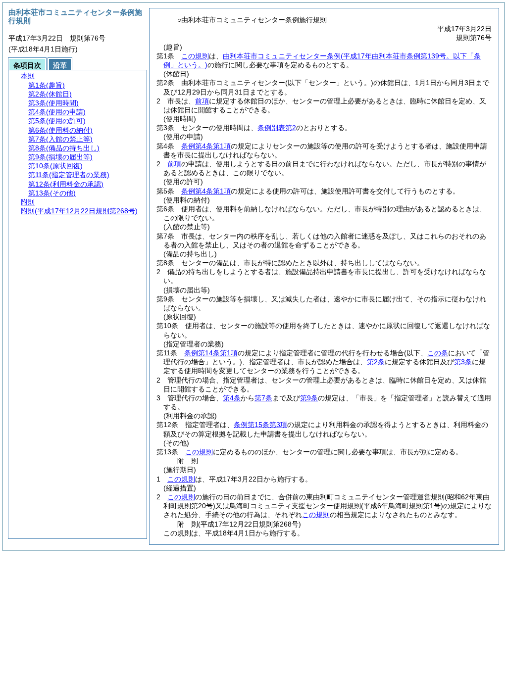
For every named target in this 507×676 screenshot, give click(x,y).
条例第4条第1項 (206, 146)
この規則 (195, 56)
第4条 (232, 398)
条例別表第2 (276, 128)
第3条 (463, 362)
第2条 (376, 362)
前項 (202, 101)
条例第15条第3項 (260, 425)
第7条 (263, 398)
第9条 (309, 398)
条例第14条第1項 (211, 353)
